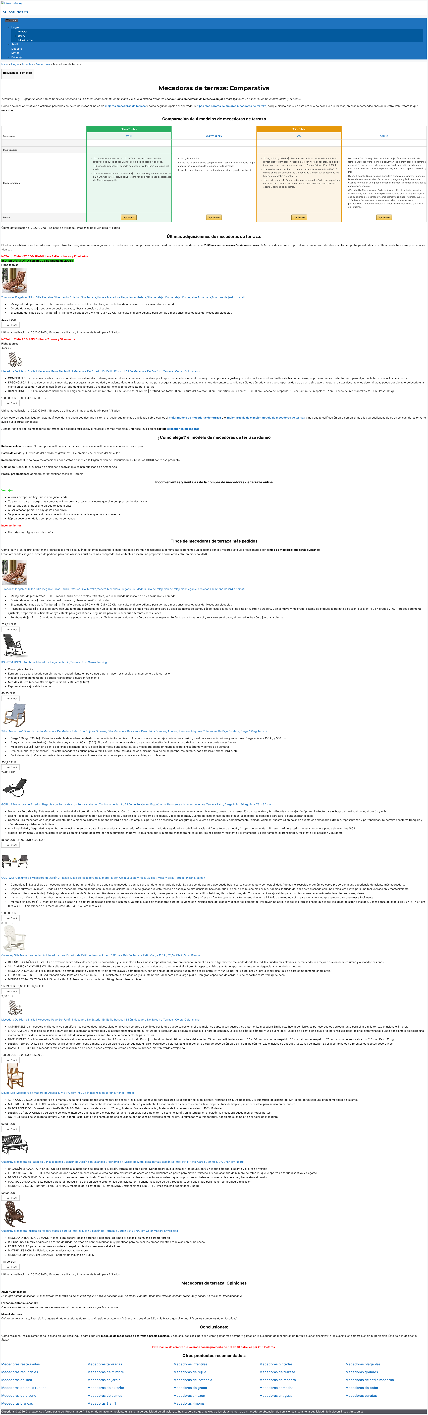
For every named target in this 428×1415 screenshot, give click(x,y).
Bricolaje (16, 57)
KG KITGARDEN (214, 136)
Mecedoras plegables (363, 1364)
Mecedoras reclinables (19, 1372)
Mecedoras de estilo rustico (23, 1388)
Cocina (22, 35)
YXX (299, 136)
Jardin (15, 44)
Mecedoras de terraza (277, 1372)
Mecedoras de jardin (104, 1380)
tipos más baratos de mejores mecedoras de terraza (231, 106)
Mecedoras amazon (189, 1396)
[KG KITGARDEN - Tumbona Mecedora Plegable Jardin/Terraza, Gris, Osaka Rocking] (14, 658)
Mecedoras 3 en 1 (101, 1403)
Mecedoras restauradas (20, 1364)
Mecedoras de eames (104, 1396)
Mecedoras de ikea (16, 1380)
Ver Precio (128, 217)
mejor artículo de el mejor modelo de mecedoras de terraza (266, 417)
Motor (15, 52)
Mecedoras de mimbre (105, 1372)
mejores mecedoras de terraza (125, 106)
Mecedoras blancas (17, 1403)
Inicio (4, 64)
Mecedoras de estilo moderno (370, 1380)
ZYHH (129, 136)
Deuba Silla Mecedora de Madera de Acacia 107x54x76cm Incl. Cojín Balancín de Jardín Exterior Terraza (68, 1092)
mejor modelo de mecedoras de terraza (195, 417)
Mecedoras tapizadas (104, 1364)
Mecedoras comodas (276, 1388)
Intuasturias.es (14, 12)
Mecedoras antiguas (275, 1396)
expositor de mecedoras (183, 428)
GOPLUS (384, 136)
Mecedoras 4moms (189, 1403)
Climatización (25, 40)
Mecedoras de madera (277, 1380)
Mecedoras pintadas (276, 1364)
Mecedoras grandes (362, 1372)
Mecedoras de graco (190, 1388)
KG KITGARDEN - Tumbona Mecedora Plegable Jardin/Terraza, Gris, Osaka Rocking (54, 662)
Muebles (22, 31)
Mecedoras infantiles (190, 1364)
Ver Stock (12, 324)
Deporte (16, 48)
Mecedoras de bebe (362, 1388)
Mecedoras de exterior (105, 1388)
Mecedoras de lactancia (193, 1380)
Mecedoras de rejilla (190, 1372)
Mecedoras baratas (361, 1396)
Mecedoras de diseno (18, 1396)
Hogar (15, 27)
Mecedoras (43, 64)
